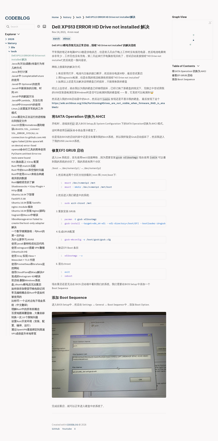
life (13, 47)
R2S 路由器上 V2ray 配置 (25, 161)
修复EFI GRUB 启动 (182, 75)
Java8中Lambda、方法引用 (27, 100)
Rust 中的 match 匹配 (23, 165)
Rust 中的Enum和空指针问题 (27, 169)
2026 (11, 39)
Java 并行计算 (19, 71)
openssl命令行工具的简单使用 (28, 149)
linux (67, 38)
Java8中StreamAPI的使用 (25, 104)
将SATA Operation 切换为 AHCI (189, 71)
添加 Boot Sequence (183, 79)
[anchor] (108, 116)
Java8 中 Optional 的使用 (25, 84)
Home (55, 17)
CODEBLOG (17, 18)
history (12, 43)
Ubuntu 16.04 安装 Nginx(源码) (28, 210)
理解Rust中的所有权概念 (25, 309)
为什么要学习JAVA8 (22, 239)
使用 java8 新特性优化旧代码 (27, 243)
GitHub (56, 428)
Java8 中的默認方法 (22, 96)
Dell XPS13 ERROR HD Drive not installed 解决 (110, 17)
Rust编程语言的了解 (22, 182)
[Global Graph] (210, 23)
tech (14, 51)
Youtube (67, 428)
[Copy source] (162, 182)
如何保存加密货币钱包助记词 (28, 288)
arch (57, 38)
